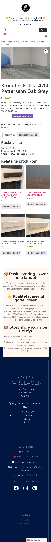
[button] (46, 36)
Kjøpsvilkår (25, 520)
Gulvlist (16, 42)
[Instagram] (25, 488)
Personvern (25, 523)
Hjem (3, 42)
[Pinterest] (35, 488)
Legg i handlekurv (22, 116)
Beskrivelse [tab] (10, 135)
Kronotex (5, 127)
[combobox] (21, 30)
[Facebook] (16, 488)
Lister (9, 42)
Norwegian (35, 540)
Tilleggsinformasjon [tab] (28, 135)
